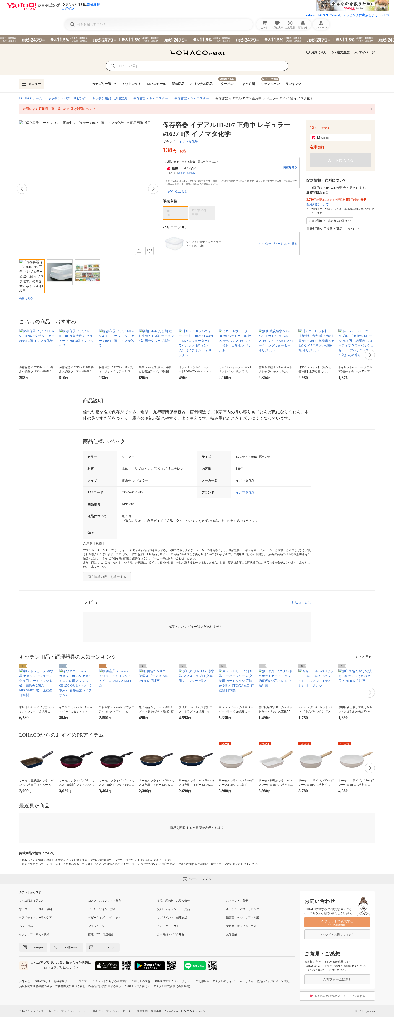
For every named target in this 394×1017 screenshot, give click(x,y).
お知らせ (24, 981)
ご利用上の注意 (140, 981)
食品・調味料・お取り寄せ (173, 900)
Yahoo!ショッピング (31, 1011)
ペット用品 (26, 926)
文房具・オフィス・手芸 (241, 926)
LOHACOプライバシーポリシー (172, 981)
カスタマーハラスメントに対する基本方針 (102, 981)
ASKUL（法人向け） (137, 986)
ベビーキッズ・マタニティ (104, 917)
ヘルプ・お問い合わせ (337, 934)
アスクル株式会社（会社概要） (172, 986)
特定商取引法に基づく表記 (273, 981)
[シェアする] (139, 251)
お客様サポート (63, 981)
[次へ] (153, 189)
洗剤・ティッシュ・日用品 (173, 909)
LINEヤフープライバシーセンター (112, 1011)
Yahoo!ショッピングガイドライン (185, 1011)
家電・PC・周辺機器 (101, 934)
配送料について (317, 204)
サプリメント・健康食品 (172, 917)
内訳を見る (290, 167)
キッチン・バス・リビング (67, 98)
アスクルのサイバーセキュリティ (233, 981)
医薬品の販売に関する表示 (104, 986)
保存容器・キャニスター (150, 98)
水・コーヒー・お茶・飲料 (35, 909)
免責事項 (156, 1011)
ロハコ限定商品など (31, 900)
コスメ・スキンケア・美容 (104, 900)
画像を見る (26, 298)
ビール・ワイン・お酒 (102, 909)
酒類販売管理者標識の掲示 (35, 986)
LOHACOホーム (30, 98)
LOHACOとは (41, 981)
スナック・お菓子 (237, 900)
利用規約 (142, 1011)
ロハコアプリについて (60, 967)
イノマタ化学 (188, 141)
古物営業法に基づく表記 (70, 986)
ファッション (96, 926)
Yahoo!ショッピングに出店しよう (354, 15)
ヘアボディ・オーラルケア (35, 917)
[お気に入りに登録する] (149, 251)
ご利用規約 (202, 981)
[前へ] (22, 189)
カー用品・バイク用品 (170, 934)
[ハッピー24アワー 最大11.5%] (197, 39)
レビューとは (301, 602)
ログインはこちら (176, 191)
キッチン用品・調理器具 (109, 98)
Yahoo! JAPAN (317, 15)
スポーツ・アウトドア (170, 926)
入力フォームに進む (337, 979)
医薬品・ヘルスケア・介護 (242, 917)
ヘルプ (384, 15)
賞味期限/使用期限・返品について (330, 229)
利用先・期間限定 (187, 173)
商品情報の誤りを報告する (107, 577)
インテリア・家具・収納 (34, 934)
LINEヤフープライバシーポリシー (67, 1011)
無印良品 (231, 934)
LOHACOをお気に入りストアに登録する (340, 996)
